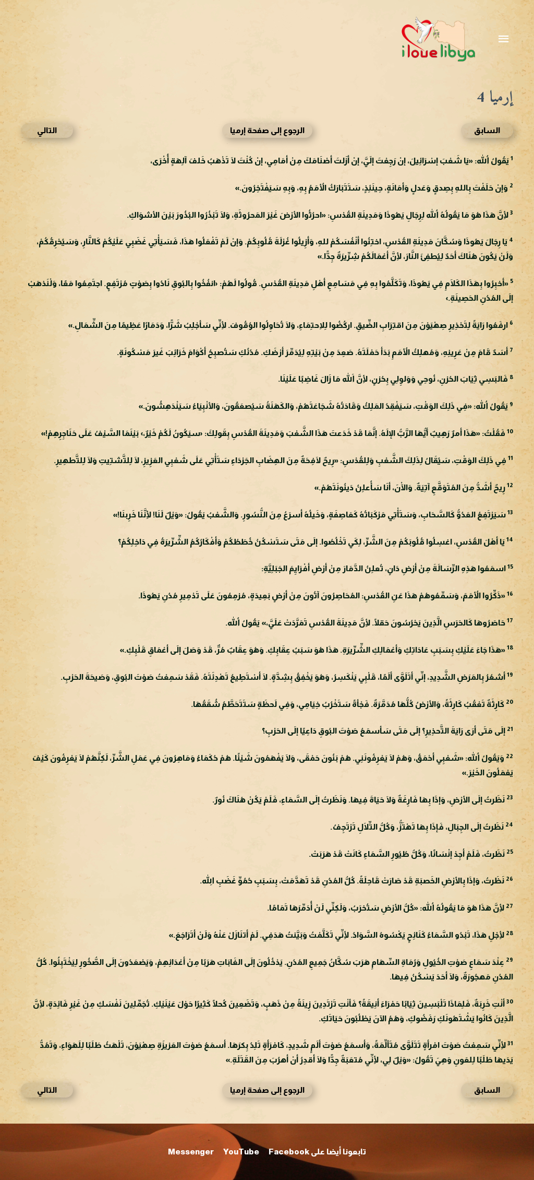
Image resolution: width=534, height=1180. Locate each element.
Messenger (191, 1151)
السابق (487, 130)
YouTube (241, 1151)
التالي (47, 130)
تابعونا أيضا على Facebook (317, 1151)
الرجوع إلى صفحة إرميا (267, 130)
